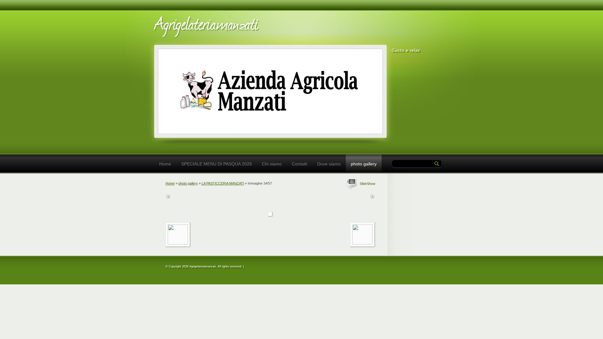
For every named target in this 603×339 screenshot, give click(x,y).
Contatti (299, 163)
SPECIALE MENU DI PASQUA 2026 (216, 163)
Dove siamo (329, 163)
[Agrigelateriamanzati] (242, 26)
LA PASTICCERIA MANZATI (223, 183)
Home (165, 163)
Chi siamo (272, 163)
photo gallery (364, 163)
